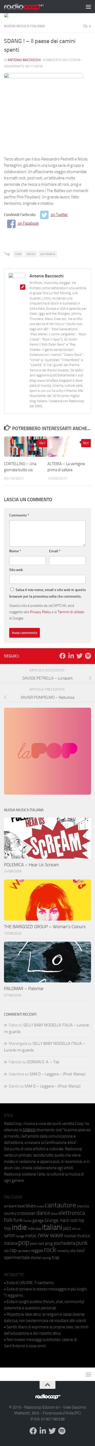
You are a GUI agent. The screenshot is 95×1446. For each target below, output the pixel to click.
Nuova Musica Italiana (24, 26)
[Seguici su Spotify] (88, 656)
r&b (6, 1251)
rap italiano (23, 1251)
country (10, 1213)
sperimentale (17, 1257)
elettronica (72, 1212)
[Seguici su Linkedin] (71, 656)
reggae (37, 1250)
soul (80, 1250)
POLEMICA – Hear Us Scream (31, 864)
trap (55, 1257)
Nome (15, 551)
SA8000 (29, 1130)
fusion (27, 1221)
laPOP (9, 1235)
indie (18, 254)
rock (50, 1250)
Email (54, 551)
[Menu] (88, 6)
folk (8, 1220)
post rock (37, 1243)
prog (49, 1243)
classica (83, 1206)
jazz (67, 1228)
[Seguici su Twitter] (79, 656)
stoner (36, 1257)
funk (18, 1220)
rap (13, 1250)
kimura (76, 1229)
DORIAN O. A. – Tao (43, 1062)
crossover (26, 1213)
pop (23, 1242)
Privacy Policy (40, 612)
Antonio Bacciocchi (24, 60)
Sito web (16, 570)
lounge (20, 1236)
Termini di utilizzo (71, 612)
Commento (19, 515)
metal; (31, 1235)
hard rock (69, 1220)
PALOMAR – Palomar (24, 988)
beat (21, 1206)
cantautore (60, 1205)
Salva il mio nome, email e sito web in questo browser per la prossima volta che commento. (47, 593)
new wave (50, 1235)
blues (31, 1206)
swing (46, 1258)
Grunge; (52, 1220)
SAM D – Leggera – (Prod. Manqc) (58, 1074)
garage (38, 1220)
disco (54, 1214)
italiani (30, 254)
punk (82, 1243)
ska (73, 1250)
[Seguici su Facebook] (62, 656)
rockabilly (63, 1251)
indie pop (34, 1228)
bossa (40, 1206)
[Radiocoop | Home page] (30, 6)
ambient (10, 1206)
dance (43, 1212)
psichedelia (47, 254)
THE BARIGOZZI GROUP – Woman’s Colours (45, 926)
